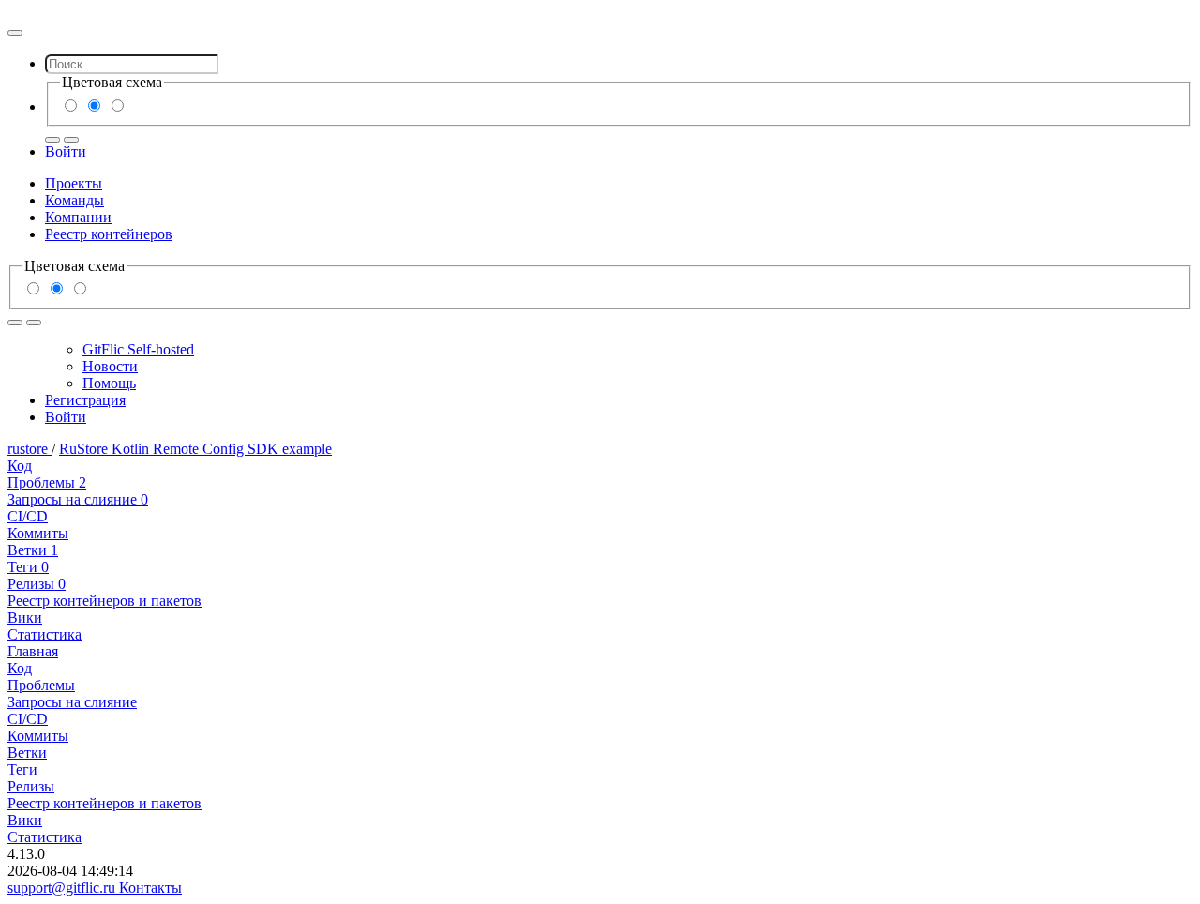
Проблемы (47, 482)
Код (20, 466)
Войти (65, 151)
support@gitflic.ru (63, 888)
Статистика (45, 634)
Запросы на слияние (78, 499)
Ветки (33, 550)
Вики (25, 617)
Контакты (150, 888)
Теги (28, 567)
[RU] (52, 140)
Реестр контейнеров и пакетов (105, 601)
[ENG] (71, 140)
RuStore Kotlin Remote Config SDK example (195, 449)
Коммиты (38, 533)
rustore (30, 449)
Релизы (37, 584)
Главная (33, 651)
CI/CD (28, 516)
